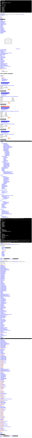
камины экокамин (6, 144)
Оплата (3, 7)
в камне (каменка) (6, 179)
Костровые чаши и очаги (3, 400)
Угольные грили (4, 204)
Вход (2, 3)
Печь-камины (2, 355)
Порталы (3, 169)
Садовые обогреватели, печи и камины (7, 195)
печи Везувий (5, 182)
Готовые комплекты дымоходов (8, 171)
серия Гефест (7, 154)
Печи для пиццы (4, 207)
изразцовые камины (6, 150)
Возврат (3, 9)
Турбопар (3, 184)
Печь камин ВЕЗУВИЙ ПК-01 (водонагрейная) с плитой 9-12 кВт (9, 111)
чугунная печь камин (6, 163)
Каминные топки (4, 156)
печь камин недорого (3, 357)
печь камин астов (5, 162)
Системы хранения (4, 192)
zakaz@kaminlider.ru (15, 218)
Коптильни (3, 205)
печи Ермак (5, 183)
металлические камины (3, 342)
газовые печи (5, 180)
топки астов (2, 349)
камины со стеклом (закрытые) (7, 147)
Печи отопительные (5, 167)
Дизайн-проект (4, 216)
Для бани (3, 234)
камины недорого (6, 149)
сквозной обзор (5, 160)
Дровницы (3, 210)
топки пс (4, 158)
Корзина (3, 229)
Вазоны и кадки (2, 404)
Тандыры (3, 206)
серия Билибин (7, 153)
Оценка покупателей (5, 79)
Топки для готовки (4, 203)
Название (3, 77)
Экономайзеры (2, 381)
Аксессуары (3, 237)
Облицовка (3, 168)
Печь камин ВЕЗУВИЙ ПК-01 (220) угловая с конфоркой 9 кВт (9, 96)
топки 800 (4, 159)
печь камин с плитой (3, 359)
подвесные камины (6, 148)
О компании (3, 6)
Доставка (3, 223)
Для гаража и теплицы (5, 235)
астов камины (2, 340)
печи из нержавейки (6, 177)
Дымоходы (3, 187)
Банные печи (4, 176)
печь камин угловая (6, 164)
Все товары (2, 348)
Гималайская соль (4, 186)
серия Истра (7, 151)
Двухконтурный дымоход (7, 172)
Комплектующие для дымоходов (5, 370)
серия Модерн (7, 155)
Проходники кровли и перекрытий (8, 173)
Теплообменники (4, 185)
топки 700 (1, 351)
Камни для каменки (3, 385)
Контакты (3, 11)
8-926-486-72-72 (2, 218)
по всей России (22, 14)
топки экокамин (5, 157)
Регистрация (4, 249)
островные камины (3, 344)
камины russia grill (6, 145)
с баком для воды (6, 178)
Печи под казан (2, 416)
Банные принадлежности (4, 425)
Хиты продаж (4, 78)
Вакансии (3, 225)
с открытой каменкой (3, 378)
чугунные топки (5, 161)
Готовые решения (6, 202)
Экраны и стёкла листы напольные (7, 213)
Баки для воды (4, 188)
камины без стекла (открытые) (7, 146)
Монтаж (3, 8)
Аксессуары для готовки (5, 212)
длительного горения (6, 166)
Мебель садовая (4, 196)
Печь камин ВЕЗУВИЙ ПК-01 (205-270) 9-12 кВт (7, 85)
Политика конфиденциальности (6, 231)
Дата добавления (4, 80)
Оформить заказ (4, 230)
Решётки (3, 170)
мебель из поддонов (6, 197)
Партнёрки (3, 10)
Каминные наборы (4, 211)
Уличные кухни (4, 201)
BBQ (2, 236)
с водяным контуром (6, 165)
